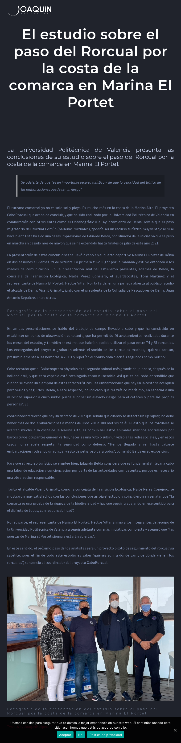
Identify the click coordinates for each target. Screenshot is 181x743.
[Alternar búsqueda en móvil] (163, 7)
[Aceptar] (175, 730)
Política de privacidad (106, 735)
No (80, 735)
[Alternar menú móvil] (172, 7)
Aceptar (65, 735)
